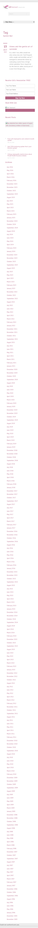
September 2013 (12, 646)
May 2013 (10, 656)
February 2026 (11, 180)
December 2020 (12, 369)
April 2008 (10, 842)
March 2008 (10, 845)
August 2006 (11, 899)
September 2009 (12, 788)
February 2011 (11, 737)
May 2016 (10, 555)
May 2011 (10, 727)
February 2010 (11, 774)
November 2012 (12, 676)
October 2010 (11, 747)
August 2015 (11, 585)
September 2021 (12, 339)
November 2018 (12, 454)
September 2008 (12, 825)
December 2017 (12, 491)
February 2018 (11, 484)
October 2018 (11, 457)
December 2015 (12, 572)
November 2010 (12, 744)
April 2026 (10, 174)
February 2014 (11, 636)
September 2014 (12, 622)
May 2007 (10, 872)
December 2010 (12, 740)
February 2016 (11, 565)
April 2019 (10, 437)
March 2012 (10, 700)
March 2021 (10, 359)
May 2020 (10, 393)
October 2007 (11, 855)
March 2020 (10, 400)
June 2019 (10, 430)
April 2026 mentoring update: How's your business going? (19, 147)
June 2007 (10, 869)
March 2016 (10, 562)
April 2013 (10, 659)
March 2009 (10, 808)
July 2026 (10, 167)
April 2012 (10, 697)
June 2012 (10, 690)
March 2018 (10, 481)
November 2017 (12, 494)
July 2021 (10, 346)
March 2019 (10, 440)
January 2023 (11, 288)
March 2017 (10, 521)
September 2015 (12, 582)
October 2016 (11, 538)
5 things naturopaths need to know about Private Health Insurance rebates (19, 155)
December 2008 (12, 815)
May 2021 (10, 352)
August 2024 (11, 231)
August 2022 (11, 302)
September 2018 (12, 460)
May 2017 (10, 514)
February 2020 (11, 403)
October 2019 (11, 417)
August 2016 (11, 545)
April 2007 (10, 875)
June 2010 (10, 761)
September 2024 (12, 228)
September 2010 (12, 751)
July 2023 (10, 272)
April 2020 (10, 396)
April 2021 (10, 356)
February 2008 (11, 848)
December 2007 (12, 852)
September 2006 (12, 896)
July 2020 (10, 386)
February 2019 (11, 444)
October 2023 (11, 261)
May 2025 (10, 204)
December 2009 (12, 778)
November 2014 (12, 616)
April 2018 (10, 477)
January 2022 (11, 326)
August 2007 (11, 862)
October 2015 (11, 579)
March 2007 (10, 879)
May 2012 (10, 693)
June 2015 (10, 592)
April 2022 (10, 315)
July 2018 (10, 467)
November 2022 (12, 292)
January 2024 (11, 251)
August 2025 (11, 197)
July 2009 (10, 794)
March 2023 (10, 282)
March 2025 (10, 211)
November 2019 (12, 413)
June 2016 (10, 552)
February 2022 (11, 322)
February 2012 (11, 703)
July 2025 (10, 201)
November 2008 (12, 818)
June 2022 (10, 309)
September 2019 (12, 420)
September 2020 (12, 379)
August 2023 (11, 268)
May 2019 (10, 433)
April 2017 (10, 518)
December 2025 (12, 184)
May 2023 (10, 275)
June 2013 (10, 653)
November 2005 (12, 919)
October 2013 (11, 643)
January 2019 (11, 447)
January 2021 (11, 366)
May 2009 (10, 801)
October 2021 (11, 336)
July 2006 (10, 902)
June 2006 (10, 906)
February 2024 (11, 248)
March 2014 (10, 633)
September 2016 (12, 541)
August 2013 (11, 649)
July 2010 (10, 757)
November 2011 (12, 707)
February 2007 (11, 882)
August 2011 (11, 717)
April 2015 (10, 599)
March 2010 (10, 771)
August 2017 (11, 504)
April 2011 (10, 730)
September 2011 (12, 713)
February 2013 (11, 666)
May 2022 (10, 312)
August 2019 (11, 423)
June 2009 (10, 798)
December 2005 (12, 916)
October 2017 (11, 498)
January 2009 (11, 811)
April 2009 (10, 805)
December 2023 (12, 255)
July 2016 (10, 548)
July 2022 (10, 305)
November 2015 (12, 575)
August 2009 (11, 791)
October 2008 (11, 821)
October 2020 (11, 376)
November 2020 (12, 373)
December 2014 (12, 612)
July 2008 (10, 832)
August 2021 (11, 342)
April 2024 (10, 244)
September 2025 (12, 194)
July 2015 (10, 589)
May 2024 (10, 241)
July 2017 (10, 508)
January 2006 (11, 913)
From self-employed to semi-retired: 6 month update (20, 139)
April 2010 (10, 767)
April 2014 (10, 629)
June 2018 (10, 471)
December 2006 (12, 889)
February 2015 (11, 605)
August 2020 (11, 383)
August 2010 (11, 754)
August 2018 (11, 464)
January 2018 (11, 487)
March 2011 (10, 734)
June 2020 (10, 390)
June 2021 (10, 349)
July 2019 (10, 427)
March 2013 (10, 663)
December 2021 (12, 329)
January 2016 (11, 568)
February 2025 (11, 214)
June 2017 (10, 511)
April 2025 (10, 207)
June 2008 (10, 835)
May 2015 (10, 595)
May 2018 (10, 474)
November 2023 (12, 258)
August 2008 (11, 828)
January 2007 (11, 885)
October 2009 (11, 784)
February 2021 (11, 363)
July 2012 (10, 687)
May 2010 (10, 764)
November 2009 (12, 781)
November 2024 (12, 221)
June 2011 (10, 724)
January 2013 (11, 670)
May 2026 (10, 170)
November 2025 (12, 187)
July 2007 (10, 865)
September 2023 (12, 265)
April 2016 (10, 558)
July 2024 (10, 234)
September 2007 (12, 859)
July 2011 (10, 720)
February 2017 (11, 525)
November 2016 (12, 535)
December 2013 (12, 639)
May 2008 (10, 838)
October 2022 (11, 295)
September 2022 (12, 298)
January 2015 (11, 609)
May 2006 (10, 909)
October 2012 (11, 680)
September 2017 (12, 501)
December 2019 (12, 410)
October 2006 (11, 892)
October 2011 (11, 710)
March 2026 (10, 177)
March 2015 (10, 602)
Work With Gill (20, 110)
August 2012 (11, 683)
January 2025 (11, 218)
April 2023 (10, 278)
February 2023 (11, 285)
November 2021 (12, 332)
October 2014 (11, 619)
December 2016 (12, 531)
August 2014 (11, 626)
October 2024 (11, 224)
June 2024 (10, 238)
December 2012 (12, 673)
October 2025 (11, 191)
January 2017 (11, 528)
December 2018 (12, 450)
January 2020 (11, 406)
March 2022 (10, 319)
